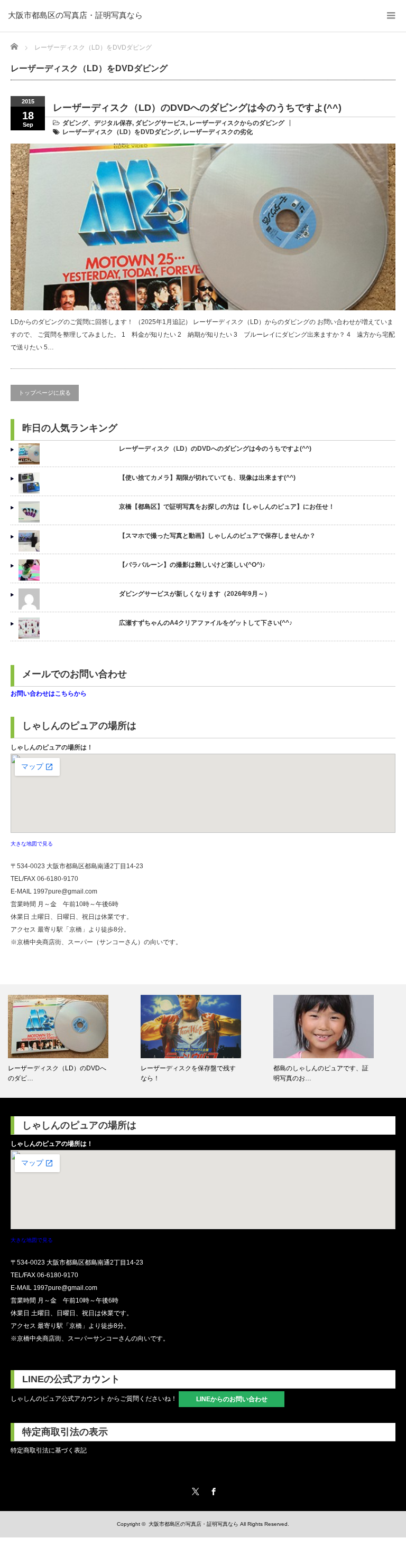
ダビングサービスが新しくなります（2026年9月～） (195, 593)
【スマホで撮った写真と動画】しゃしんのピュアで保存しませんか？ (217, 535)
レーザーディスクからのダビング (236, 123)
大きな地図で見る (32, 844)
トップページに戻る (45, 393)
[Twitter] (194, 1490)
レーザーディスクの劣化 (218, 132)
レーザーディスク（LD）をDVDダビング (121, 132)
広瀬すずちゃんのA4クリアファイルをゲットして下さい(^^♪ (205, 622)
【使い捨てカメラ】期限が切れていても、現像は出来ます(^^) (207, 477)
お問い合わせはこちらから (49, 693)
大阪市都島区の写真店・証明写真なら (75, 15)
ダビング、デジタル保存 (97, 123)
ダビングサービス (160, 123)
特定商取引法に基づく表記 (49, 1450)
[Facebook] (212, 1490)
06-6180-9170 (57, 878)
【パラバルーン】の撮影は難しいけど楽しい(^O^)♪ (192, 564)
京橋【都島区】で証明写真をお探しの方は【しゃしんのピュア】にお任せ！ (227, 506)
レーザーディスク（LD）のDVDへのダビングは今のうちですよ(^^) (197, 107)
